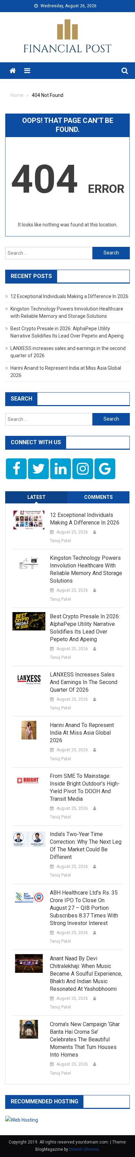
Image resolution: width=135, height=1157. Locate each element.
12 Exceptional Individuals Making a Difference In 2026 (69, 296)
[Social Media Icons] (16, 468)
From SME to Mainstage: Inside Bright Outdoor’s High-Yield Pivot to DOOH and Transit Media (85, 787)
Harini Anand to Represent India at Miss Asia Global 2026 (82, 733)
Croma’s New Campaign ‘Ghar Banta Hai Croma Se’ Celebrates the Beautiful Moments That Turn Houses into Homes (85, 1039)
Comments (98, 497)
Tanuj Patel (60, 540)
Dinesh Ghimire (84, 1149)
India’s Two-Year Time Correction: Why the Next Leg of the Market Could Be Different (86, 845)
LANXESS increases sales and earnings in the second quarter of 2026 (83, 682)
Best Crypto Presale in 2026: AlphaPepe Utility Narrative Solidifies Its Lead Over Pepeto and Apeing (85, 628)
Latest (36, 497)
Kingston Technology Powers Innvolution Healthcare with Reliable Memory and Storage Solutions (86, 569)
